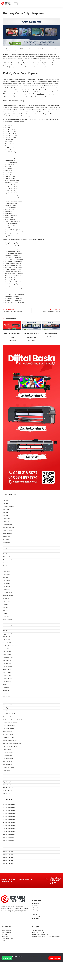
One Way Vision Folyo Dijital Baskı (11, 702)
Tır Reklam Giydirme (8, 734)
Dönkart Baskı (6, 562)
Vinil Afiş (5, 684)
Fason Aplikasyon (7, 755)
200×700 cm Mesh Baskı (9, 863)
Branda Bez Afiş (7, 675)
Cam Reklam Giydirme (8, 728)
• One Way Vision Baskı (38, 910)
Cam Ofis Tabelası (7, 761)
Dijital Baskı (6, 500)
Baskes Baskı (6, 509)
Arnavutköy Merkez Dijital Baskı (12, 335)
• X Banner (3, 943)
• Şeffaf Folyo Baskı (6, 930)
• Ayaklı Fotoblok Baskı (7, 938)
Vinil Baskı (5, 515)
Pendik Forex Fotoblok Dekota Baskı (31, 335)
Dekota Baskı (6, 551)
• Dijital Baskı (35, 903)
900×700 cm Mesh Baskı (9, 840)
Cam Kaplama (6, 583)
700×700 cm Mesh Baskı (9, 846)
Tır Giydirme (6, 598)
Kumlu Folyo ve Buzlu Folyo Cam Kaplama (13, 719)
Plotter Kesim (6, 571)
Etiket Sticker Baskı (8, 628)
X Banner (5, 577)
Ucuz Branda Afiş (7, 681)
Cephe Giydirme (7, 589)
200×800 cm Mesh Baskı (9, 831)
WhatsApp (7, 958)
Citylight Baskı (6, 539)
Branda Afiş (6, 521)
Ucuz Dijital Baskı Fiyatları (9, 713)
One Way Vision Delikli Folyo (10, 699)
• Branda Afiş (35, 918)
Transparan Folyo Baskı (9, 527)
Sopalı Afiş (5, 604)
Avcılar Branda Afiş (51, 333)
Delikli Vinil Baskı (7, 663)
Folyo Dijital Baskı (7, 639)
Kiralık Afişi (6, 693)
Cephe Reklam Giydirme (9, 725)
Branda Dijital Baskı (8, 648)
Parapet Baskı (6, 568)
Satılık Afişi (6, 690)
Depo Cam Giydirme (8, 782)
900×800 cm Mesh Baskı (9, 807)
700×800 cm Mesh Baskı (9, 813)
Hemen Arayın (55, 958)
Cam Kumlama (6, 586)
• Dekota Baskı (4, 936)
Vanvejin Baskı (6, 696)
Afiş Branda (6, 687)
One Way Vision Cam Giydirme (10, 790)
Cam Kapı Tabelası (7, 764)
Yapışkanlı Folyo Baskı (8, 634)
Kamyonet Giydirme (8, 595)
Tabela (47, 956)
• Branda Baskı (36, 916)
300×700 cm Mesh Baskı (9, 857)
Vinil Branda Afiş (7, 672)
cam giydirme (40, 93)
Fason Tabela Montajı (8, 752)
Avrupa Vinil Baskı (7, 669)
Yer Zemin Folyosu (7, 622)
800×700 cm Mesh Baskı (9, 843)
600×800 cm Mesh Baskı (9, 816)
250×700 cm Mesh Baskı (9, 861)
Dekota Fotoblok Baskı (8, 705)
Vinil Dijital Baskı (7, 651)
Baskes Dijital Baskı (8, 642)
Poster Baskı (6, 616)
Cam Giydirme (6, 580)
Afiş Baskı (5, 613)
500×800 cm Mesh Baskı (9, 819)
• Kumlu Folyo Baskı (6, 932)
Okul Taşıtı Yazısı (7, 592)
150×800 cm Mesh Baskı (9, 834)
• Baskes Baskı (36, 907)
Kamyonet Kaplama (7, 731)
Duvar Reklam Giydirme (8, 625)
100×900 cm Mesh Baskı (9, 804)
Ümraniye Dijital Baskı (33, 956)
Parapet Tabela (6, 770)
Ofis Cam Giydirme (7, 776)
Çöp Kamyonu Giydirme (8, 737)
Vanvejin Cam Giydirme (8, 779)
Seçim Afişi (6, 607)
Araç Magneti (6, 565)
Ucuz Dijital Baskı (7, 711)
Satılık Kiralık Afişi (7, 619)
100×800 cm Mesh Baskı (9, 837)
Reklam (42, 956)
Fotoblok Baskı (6, 556)
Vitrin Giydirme (6, 773)
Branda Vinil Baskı (7, 678)
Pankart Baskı (6, 601)
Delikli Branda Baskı (8, 666)
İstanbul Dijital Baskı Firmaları (10, 740)
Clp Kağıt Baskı (7, 548)
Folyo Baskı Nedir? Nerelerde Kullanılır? (12, 743)
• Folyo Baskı (35, 905)
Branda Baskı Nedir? (8, 749)
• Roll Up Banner (5, 940)
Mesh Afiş (5, 610)
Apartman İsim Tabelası (8, 767)
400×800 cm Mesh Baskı (9, 822)
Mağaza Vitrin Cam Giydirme (10, 722)
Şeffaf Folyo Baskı (7, 524)
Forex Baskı (6, 554)
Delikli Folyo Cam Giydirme (9, 788)
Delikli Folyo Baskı (7, 636)
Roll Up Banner (6, 574)
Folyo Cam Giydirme (8, 793)
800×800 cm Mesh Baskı (9, 810)
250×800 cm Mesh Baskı (9, 828)
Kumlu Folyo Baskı (7, 530)
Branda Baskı (6, 518)
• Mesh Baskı (35, 912)
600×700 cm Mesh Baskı (9, 849)
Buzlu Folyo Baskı (7, 533)
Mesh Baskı (6, 512)
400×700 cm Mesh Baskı (9, 855)
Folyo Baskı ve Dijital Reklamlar (10, 746)
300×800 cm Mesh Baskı (9, 825)
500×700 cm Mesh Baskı (9, 852)
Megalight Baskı (7, 542)
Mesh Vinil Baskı (7, 660)
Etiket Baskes (6, 631)
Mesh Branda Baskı (8, 657)
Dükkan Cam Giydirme (8, 785)
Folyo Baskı (6, 503)
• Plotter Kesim (4, 934)
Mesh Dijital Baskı (7, 654)
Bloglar (9, 799)
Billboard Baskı (6, 536)
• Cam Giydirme (5, 945)
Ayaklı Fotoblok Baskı (8, 560)
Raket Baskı (6, 545)
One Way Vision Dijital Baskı (10, 645)
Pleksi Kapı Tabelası (8, 758)
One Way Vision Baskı (8, 506)
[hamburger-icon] (16, 3)
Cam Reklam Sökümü (8, 716)
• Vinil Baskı (35, 914)
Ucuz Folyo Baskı (7, 708)
